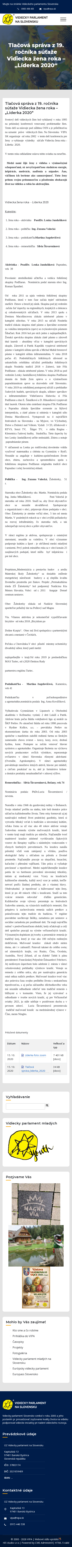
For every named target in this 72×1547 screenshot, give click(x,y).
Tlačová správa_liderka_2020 (33, 1068)
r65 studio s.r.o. (11, 1542)
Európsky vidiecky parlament (31, 1368)
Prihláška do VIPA (24, 1336)
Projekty (18, 1347)
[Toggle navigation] (63, 19)
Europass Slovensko (25, 1374)
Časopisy (18, 1342)
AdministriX (47, 1542)
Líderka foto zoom (35, 1055)
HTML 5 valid (62, 1542)
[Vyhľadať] (47, 1105)
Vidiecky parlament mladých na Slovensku (32, 1361)
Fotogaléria (20, 1353)
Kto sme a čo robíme (25, 1330)
